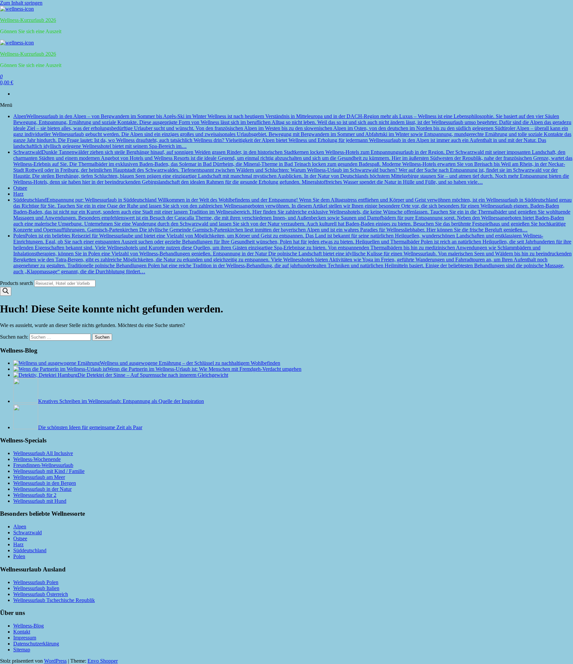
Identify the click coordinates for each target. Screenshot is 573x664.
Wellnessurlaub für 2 (34, 495)
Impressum (24, 637)
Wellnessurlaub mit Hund (39, 501)
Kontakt (21, 631)
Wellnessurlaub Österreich (40, 594)
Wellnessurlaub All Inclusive (43, 453)
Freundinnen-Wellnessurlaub (43, 465)
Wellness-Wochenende (37, 459)
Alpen (292, 131)
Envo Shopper (103, 661)
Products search (17, 283)
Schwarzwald (292, 167)
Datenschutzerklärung (36, 643)
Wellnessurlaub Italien (36, 588)
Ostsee (20, 188)
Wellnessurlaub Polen (35, 582)
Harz (18, 194)
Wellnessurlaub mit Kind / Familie (49, 471)
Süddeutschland (292, 214)
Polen (292, 253)
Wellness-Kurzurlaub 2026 (28, 20)
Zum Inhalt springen (21, 3)
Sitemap (21, 649)
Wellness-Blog (28, 626)
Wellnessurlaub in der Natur (42, 489)
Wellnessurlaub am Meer (39, 477)
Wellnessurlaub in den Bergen (44, 483)
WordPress (55, 661)
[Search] (5, 291)
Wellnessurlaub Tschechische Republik (54, 600)
